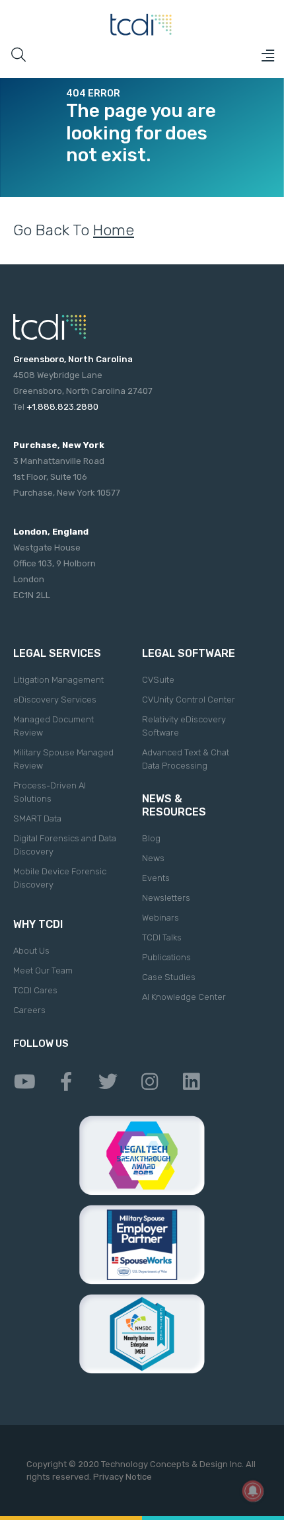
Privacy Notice (122, 1477)
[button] (267, 55)
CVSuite (158, 680)
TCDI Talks (162, 937)
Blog (151, 838)
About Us (31, 951)
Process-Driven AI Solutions (49, 792)
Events (156, 878)
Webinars (160, 918)
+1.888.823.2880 (62, 407)
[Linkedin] (191, 1082)
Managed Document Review (53, 726)
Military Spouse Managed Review (63, 759)
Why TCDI (38, 924)
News (153, 858)
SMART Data (37, 818)
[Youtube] (24, 1082)
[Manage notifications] (253, 1490)
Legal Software (188, 653)
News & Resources (174, 805)
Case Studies (168, 977)
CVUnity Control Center (188, 699)
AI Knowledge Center (184, 997)
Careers (29, 1010)
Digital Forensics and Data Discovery (64, 844)
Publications (166, 957)
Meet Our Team (43, 970)
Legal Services (57, 653)
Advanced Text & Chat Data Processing (185, 759)
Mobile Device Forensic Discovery (59, 878)
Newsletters (166, 898)
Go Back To (73, 230)
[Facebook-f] (66, 1082)
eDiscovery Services (54, 699)
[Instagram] (149, 1082)
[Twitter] (108, 1082)
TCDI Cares (35, 990)
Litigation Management (58, 680)
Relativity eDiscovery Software (184, 726)
